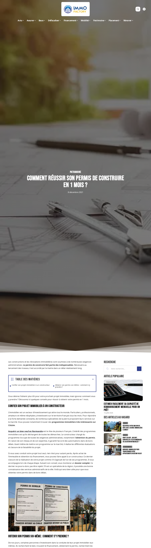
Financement (110, 382)
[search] (138, 9)
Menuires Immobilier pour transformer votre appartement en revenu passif (132, 451)
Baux (125, 423)
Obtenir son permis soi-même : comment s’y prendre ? (72, 386)
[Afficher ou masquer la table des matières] (67, 379)
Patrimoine (75, 172)
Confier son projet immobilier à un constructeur (31, 385)
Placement (127, 447)
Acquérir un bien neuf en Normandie (25, 431)
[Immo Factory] (75, 9)
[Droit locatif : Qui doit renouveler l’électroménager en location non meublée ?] (112, 438)
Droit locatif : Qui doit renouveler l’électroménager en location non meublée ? (132, 440)
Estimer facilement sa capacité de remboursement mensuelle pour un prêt (122, 407)
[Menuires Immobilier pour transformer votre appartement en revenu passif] (112, 450)
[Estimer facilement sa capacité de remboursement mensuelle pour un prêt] (123, 390)
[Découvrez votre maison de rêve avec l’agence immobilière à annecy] (112, 426)
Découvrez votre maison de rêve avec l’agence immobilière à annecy (132, 428)
